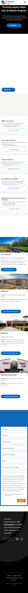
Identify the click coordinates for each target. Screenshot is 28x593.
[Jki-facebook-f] (8, 539)
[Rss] (21, 539)
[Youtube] (17, 539)
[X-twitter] (13, 539)
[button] (25, 2)
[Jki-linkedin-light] (4, 539)
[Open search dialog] (17, 2)
